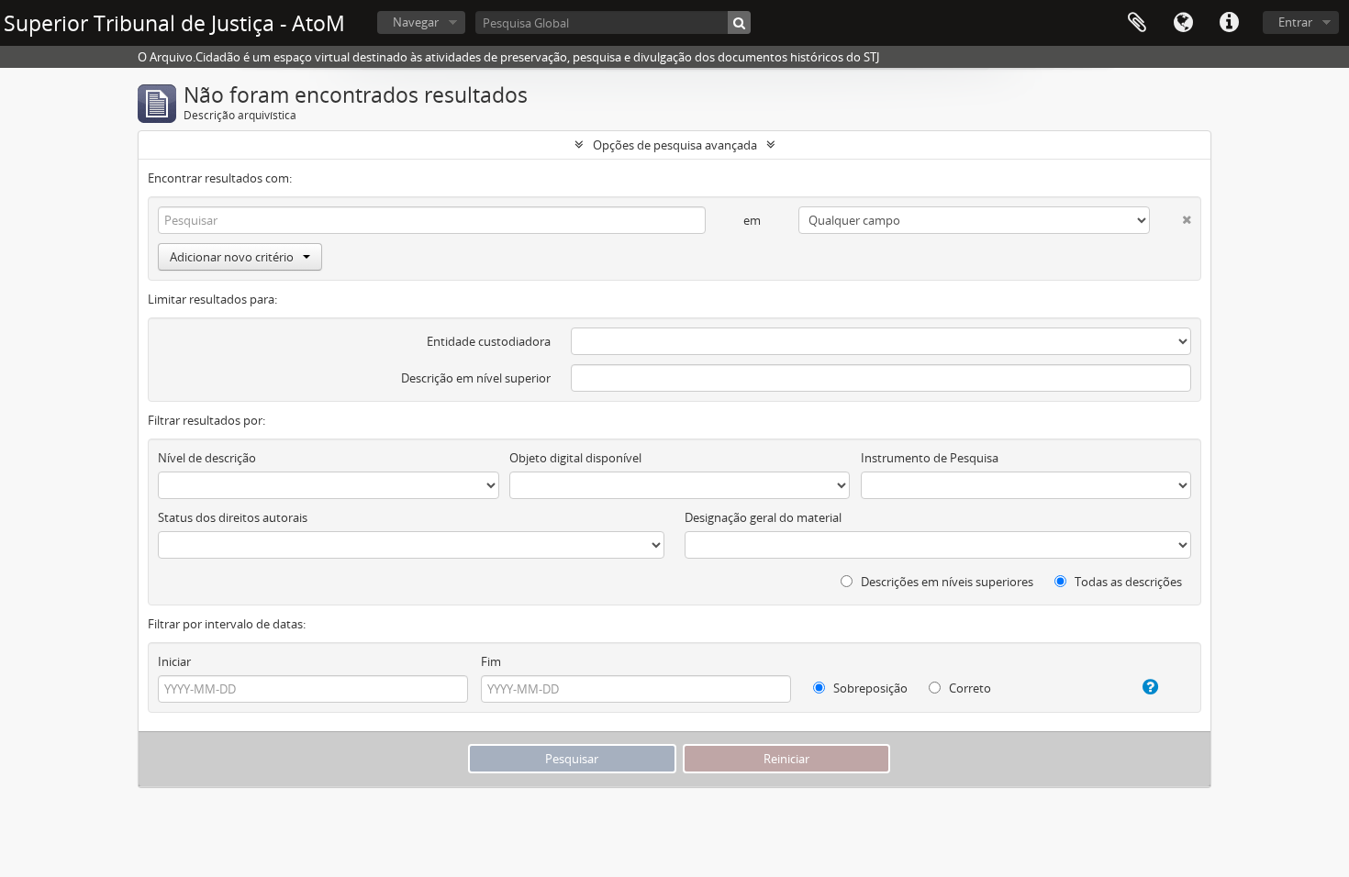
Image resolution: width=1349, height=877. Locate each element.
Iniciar (174, 661)
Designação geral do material (763, 517)
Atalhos (1229, 23)
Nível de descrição (207, 458)
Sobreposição (869, 688)
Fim (491, 661)
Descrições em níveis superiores (945, 581)
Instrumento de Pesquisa (929, 458)
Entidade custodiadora (489, 341)
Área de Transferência (1137, 23)
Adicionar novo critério (232, 257)
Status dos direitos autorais (232, 517)
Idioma (1183, 23)
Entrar (1295, 22)
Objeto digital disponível (575, 458)
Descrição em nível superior (476, 378)
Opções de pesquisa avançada (675, 145)
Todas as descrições (1127, 581)
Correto (968, 688)
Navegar (416, 22)
